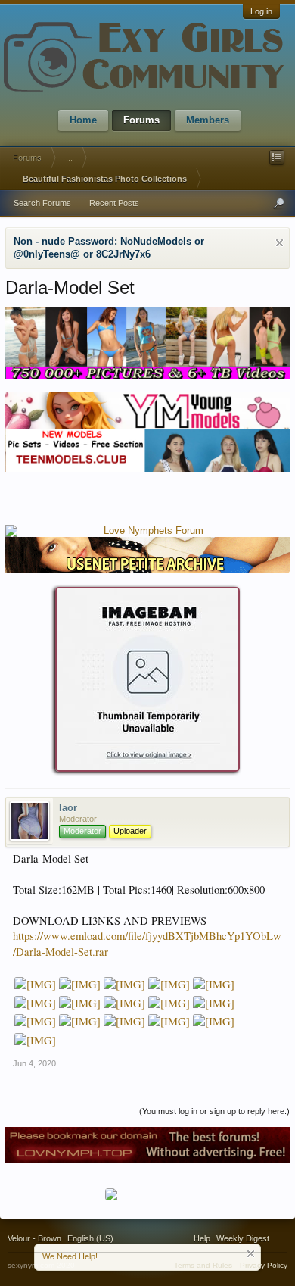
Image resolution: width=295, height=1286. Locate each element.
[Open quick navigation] (276, 157)
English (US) (90, 1238)
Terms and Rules (203, 1265)
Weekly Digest (242, 1238)
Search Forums (42, 203)
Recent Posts (114, 203)
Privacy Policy (263, 1265)
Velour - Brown (34, 1238)
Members (207, 120)
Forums (141, 120)
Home (83, 120)
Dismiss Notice (279, 242)
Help (202, 1238)
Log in (261, 11)
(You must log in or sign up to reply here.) (214, 1111)
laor (68, 807)
